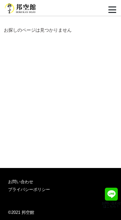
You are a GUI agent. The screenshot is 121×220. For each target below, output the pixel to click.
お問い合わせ (20, 181)
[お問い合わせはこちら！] (111, 194)
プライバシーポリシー (29, 189)
